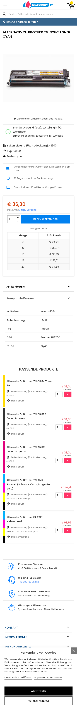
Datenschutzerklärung (18, 677)
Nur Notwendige (38, 701)
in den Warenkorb (45, 219)
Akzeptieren (38, 691)
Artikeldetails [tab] (15, 286)
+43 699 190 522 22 (28, 581)
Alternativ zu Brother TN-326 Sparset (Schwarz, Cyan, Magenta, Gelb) (28, 484)
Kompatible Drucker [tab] (20, 298)
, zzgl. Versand (28, 210)
